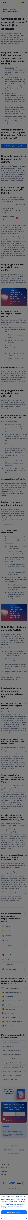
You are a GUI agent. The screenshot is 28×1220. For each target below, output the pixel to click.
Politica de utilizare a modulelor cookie (14, 1206)
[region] (14, 1207)
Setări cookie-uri (14, 1217)
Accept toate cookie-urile (14, 1212)
